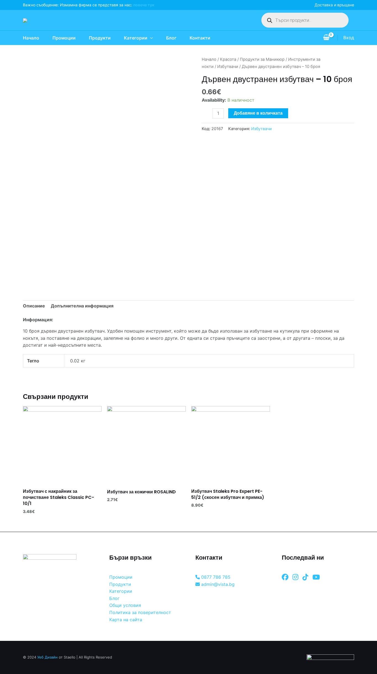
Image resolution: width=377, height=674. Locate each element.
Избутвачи (227, 66)
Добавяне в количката (258, 113)
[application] (150, 38)
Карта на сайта (125, 619)
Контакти (200, 38)
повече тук (143, 4)
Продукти (100, 38)
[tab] (34, 306)
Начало (31, 38)
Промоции (64, 38)
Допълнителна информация (82, 306)
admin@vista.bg (217, 584)
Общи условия (125, 605)
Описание (34, 306)
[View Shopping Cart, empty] (326, 37)
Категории (135, 38)
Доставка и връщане (334, 4)
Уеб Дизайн (47, 657)
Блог (171, 38)
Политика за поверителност (140, 612)
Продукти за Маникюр (262, 59)
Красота (228, 59)
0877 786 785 (215, 577)
